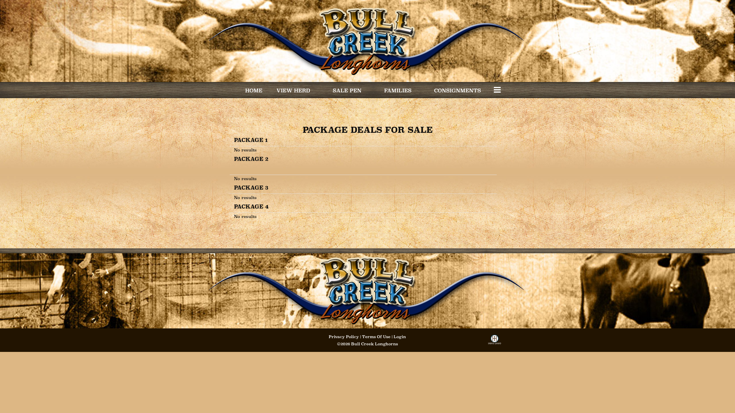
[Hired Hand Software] (494, 341)
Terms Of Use (376, 336)
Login (400, 336)
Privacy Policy (344, 336)
